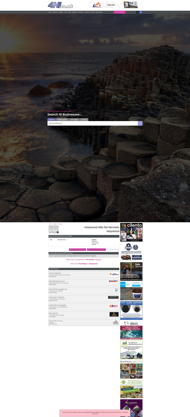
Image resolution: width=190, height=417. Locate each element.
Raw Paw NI (53, 313)
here (121, 412)
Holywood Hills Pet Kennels (56, 321)
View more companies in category (84, 259)
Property (61, 12)
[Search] (140, 123)
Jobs (69, 12)
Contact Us (87, 12)
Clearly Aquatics (55, 273)
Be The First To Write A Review (97, 249)
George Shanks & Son (57, 281)
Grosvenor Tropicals (56, 297)
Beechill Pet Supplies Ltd (58, 289)
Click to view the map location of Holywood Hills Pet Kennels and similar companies (72, 256)
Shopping (55, 223)
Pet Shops (60, 223)
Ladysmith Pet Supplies (57, 305)
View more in (83, 264)
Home (49, 12)
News (92, 12)
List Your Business (119, 12)
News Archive (98, 12)
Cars (65, 12)
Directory (55, 12)
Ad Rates (74, 12)
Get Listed (80, 12)
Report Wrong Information (78, 249)
